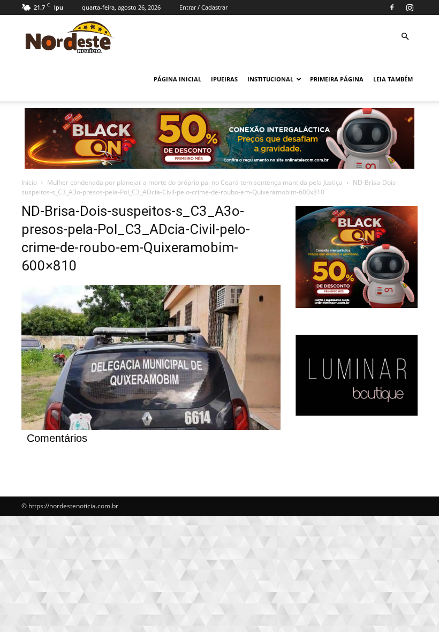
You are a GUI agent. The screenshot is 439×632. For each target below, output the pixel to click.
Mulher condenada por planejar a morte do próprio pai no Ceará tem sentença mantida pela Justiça (195, 182)
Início (29, 182)
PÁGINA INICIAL (177, 79)
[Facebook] (392, 7)
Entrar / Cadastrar (203, 7)
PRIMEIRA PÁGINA (337, 79)
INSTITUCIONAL (270, 79)
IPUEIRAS (224, 79)
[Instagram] (410, 7)
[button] (405, 37)
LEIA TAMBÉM (393, 79)
